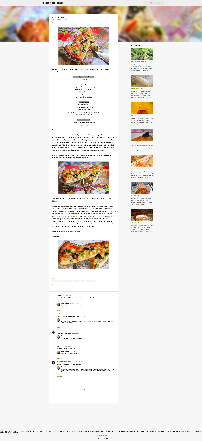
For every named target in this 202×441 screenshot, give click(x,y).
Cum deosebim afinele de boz (139, 61)
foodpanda (69, 280)
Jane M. (58, 346)
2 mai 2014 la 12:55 (74, 351)
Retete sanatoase (61, 314)
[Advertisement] (84, 417)
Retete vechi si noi (52, 2)
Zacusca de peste (135, 168)
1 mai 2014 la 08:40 (66, 295)
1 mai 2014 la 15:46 (72, 314)
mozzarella (77, 280)
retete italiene (90, 280)
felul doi (61, 280)
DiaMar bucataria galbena (64, 361)
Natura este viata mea (63, 330)
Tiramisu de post (135, 222)
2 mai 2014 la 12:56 (74, 319)
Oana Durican (65, 303)
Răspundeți (60, 310)
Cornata (133, 115)
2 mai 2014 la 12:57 (74, 335)
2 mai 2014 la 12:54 (74, 303)
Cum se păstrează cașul (137, 88)
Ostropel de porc (135, 195)
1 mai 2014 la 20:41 (75, 330)
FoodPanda (74, 216)
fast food (55, 280)
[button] (53, 22)
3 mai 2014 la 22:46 (74, 366)
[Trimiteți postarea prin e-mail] (53, 279)
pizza (83, 280)
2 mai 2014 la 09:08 (66, 346)
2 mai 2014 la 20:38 (77, 361)
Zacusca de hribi (135, 142)
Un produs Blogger (101, 435)
